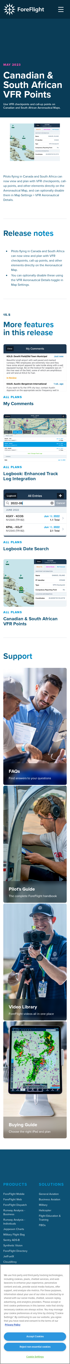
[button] (61, 9)
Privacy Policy (12, 1325)
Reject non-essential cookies (35, 1347)
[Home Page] (23, 9)
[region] (35, 1314)
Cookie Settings (35, 1357)
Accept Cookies (35, 1336)
